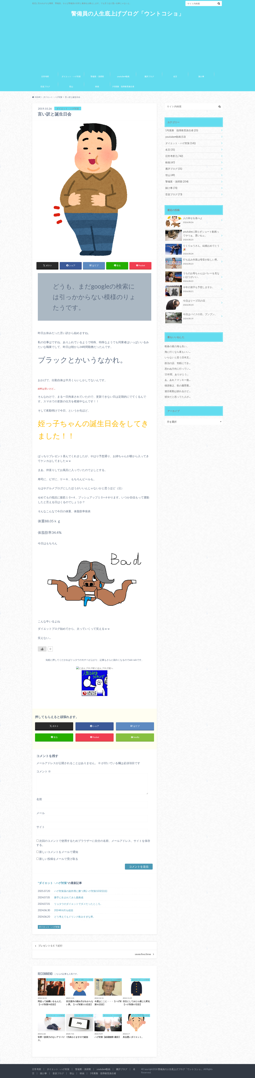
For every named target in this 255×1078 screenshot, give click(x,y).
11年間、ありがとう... (176, 374)
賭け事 (201, 76)
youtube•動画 (123, 76)
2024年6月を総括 (63, 910)
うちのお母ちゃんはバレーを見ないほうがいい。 (201, 277)
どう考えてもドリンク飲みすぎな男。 (74, 916)
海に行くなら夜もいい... (177, 351)
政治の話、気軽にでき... (177, 363)
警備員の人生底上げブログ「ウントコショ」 (127, 13)
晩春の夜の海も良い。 (177, 346)
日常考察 (45, 76)
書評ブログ (149, 76)
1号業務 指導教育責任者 (123, 86)
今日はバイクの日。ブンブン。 (200, 316)
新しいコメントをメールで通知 (58, 851)
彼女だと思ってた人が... (177, 396)
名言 (175, 76)
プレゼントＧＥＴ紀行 (50, 945)
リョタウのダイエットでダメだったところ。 (78, 903)
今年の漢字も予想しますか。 (199, 289)
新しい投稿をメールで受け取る (58, 858)
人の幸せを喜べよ (192, 220)
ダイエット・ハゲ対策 (71, 76)
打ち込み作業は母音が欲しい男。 (201, 261)
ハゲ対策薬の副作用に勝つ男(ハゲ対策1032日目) (80, 890)
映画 (97, 86)
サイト (40, 826)
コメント (43, 771)
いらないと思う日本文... (177, 357)
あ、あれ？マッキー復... (177, 379)
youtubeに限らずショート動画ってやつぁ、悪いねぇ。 (201, 235)
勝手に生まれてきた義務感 (68, 897)
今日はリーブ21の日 (194, 302)
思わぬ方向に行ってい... (177, 368)
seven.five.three (143, 954)
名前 (39, 799)
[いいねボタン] (42, 649)
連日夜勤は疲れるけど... (177, 391)
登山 (71, 86)
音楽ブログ (45, 86)
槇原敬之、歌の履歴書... (177, 385)
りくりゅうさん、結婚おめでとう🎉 (201, 249)
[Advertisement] (127, 43)
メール (40, 813)
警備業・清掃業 (97, 76)
